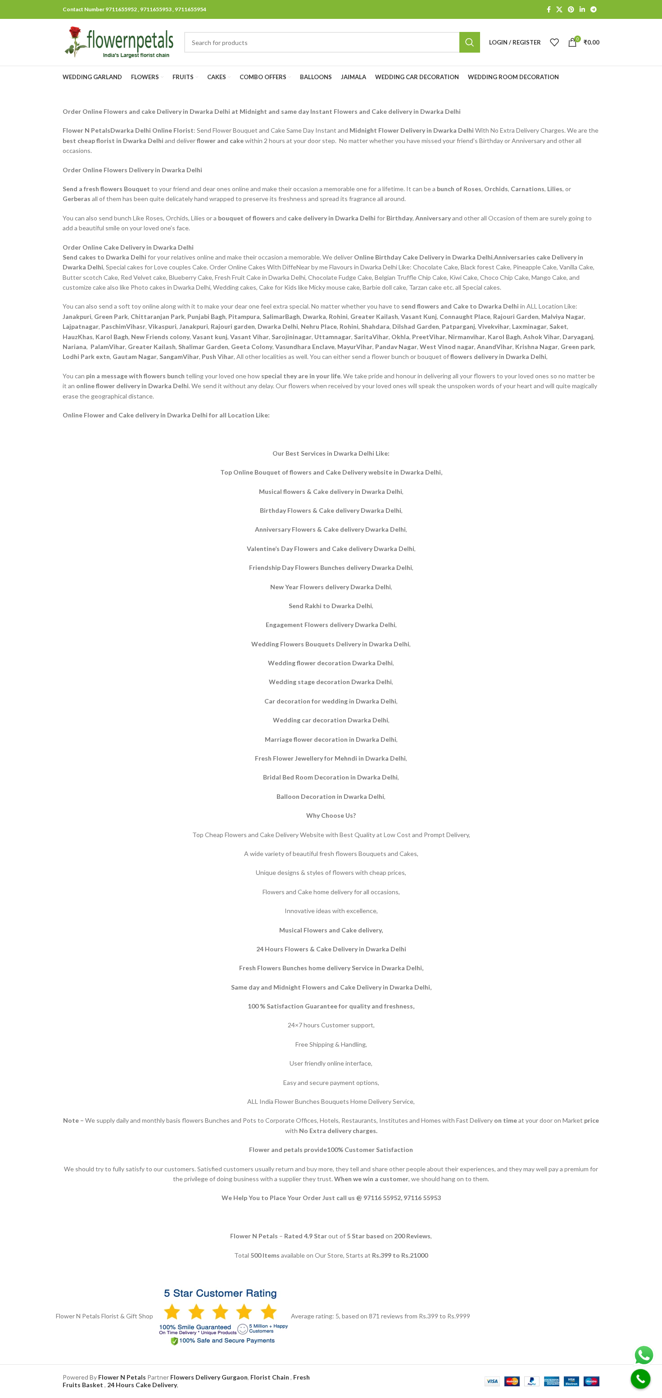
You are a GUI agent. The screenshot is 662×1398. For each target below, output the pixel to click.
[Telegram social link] (593, 9)
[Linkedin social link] (582, 9)
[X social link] (559, 9)
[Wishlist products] (554, 42)
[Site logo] (119, 41)
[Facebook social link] (548, 9)
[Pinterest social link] (571, 9)
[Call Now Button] (641, 1379)
